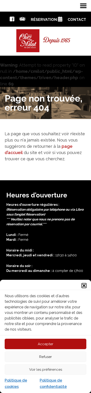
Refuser (45, 357)
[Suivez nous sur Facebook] (12, 20)
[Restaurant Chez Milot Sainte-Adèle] (45, 40)
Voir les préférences (45, 369)
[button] (84, 285)
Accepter (45, 344)
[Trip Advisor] (22, 20)
